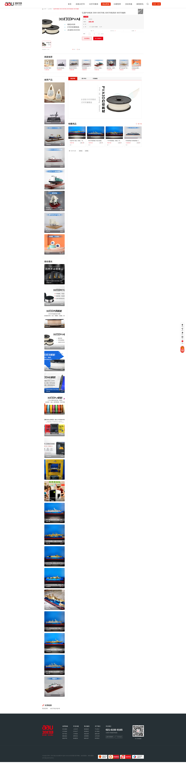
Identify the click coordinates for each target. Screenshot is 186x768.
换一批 (140, 123)
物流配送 (75, 738)
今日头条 (119, 736)
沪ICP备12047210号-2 (48, 758)
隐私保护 (86, 738)
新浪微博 (110, 736)
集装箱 (80, 150)
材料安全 (75, 736)
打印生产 (75, 731)
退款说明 (86, 733)
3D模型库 (117, 4)
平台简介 (97, 729)
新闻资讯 (139, 4)
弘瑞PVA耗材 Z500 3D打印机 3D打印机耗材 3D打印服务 (66, 8)
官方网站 (97, 731)
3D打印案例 (93, 4)
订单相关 (75, 733)
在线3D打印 (80, 4)
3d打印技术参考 (55, 708)
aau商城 (50, 8)
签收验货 (86, 729)
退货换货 (86, 731)
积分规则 (64, 729)
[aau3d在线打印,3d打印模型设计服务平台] (47, 730)
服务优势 (97, 733)
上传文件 (75, 729)
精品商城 (105, 4)
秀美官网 (45, 708)
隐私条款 (64, 736)
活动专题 (128, 4)
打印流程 (64, 731)
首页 (69, 4)
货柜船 (86, 150)
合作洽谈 (97, 736)
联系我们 (97, 738)
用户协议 (64, 733)
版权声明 (64, 738)
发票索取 (86, 736)
